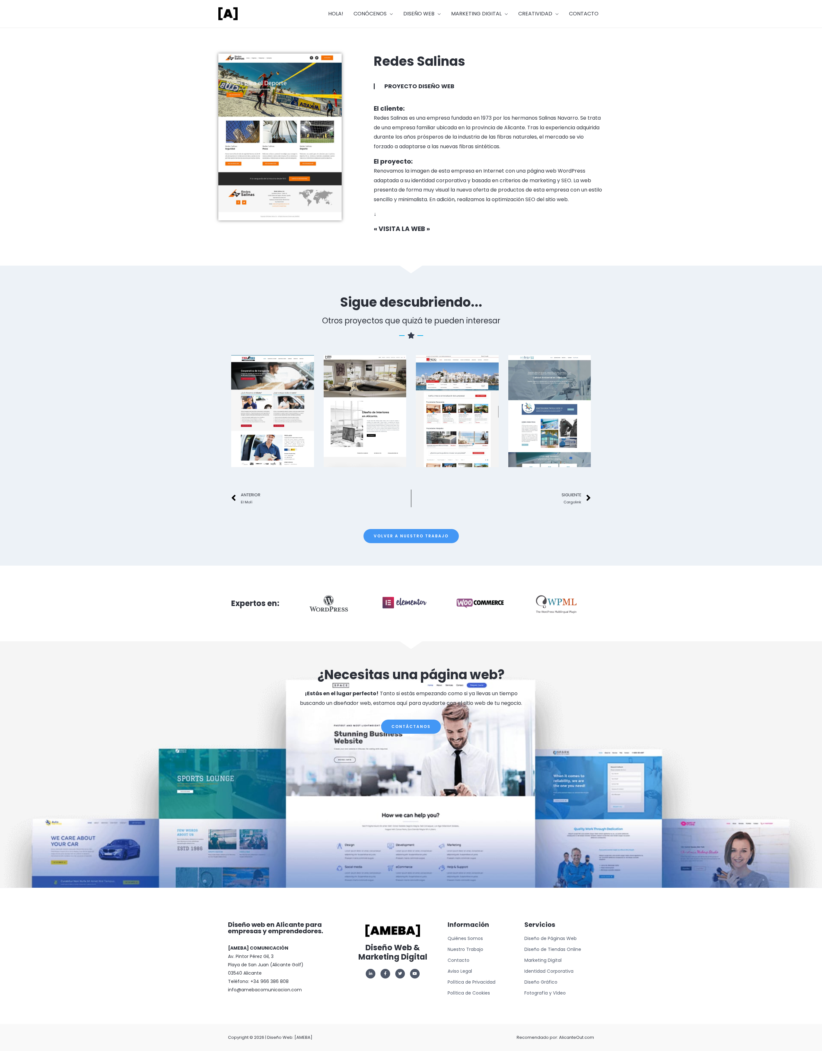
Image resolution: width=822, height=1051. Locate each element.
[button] (411, 536)
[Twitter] (400, 973)
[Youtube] (415, 973)
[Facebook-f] (385, 973)
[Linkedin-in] (370, 973)
